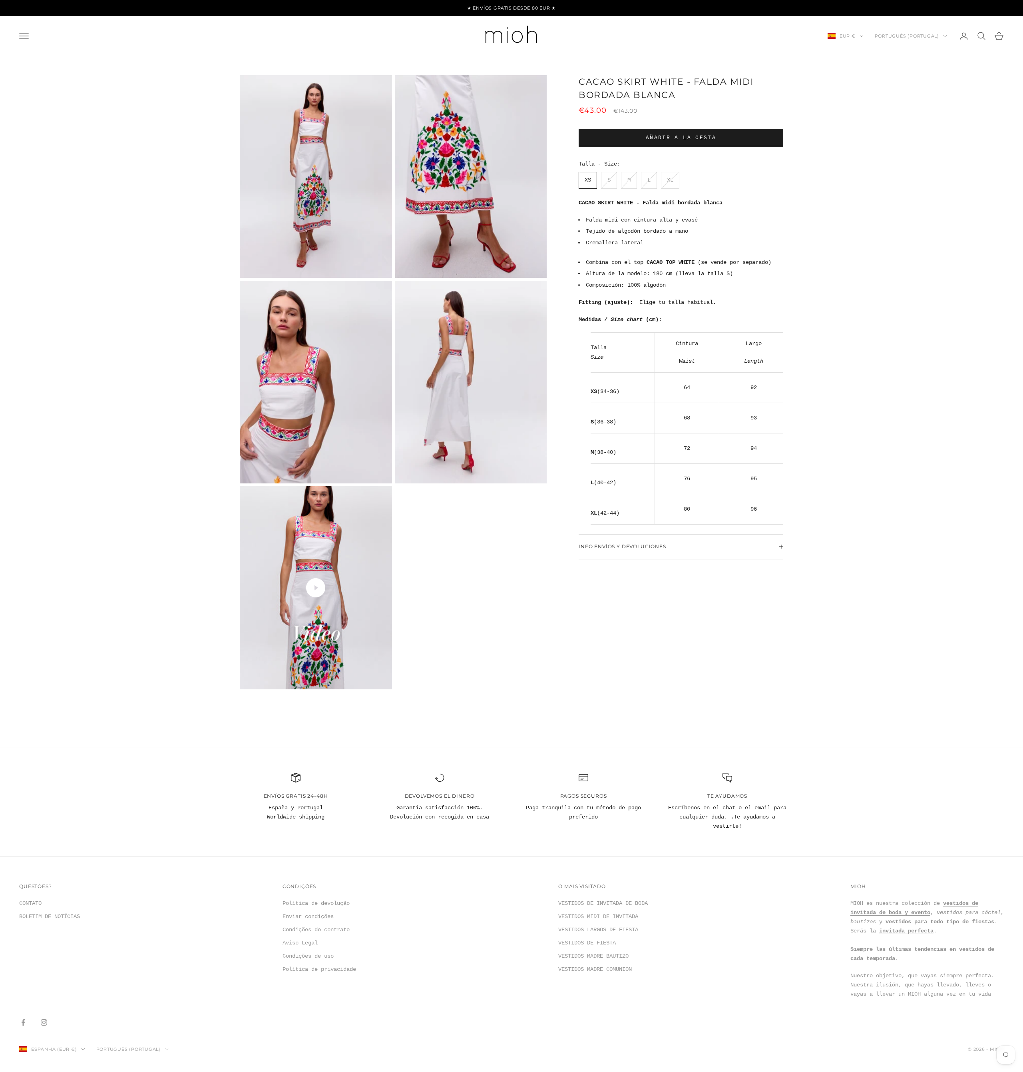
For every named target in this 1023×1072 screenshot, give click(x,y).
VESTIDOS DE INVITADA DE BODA (603, 903)
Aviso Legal (300, 943)
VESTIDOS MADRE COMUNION (595, 969)
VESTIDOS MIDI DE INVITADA (598, 916)
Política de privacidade (319, 969)
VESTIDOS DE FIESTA (587, 943)
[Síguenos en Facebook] (23, 1022)
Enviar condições (308, 916)
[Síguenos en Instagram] (44, 1022)
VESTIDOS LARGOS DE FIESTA (598, 929)
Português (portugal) (907, 36)
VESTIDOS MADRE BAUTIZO (593, 956)
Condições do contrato (316, 929)
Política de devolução (316, 903)
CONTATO (30, 903)
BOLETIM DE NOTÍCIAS (49, 916)
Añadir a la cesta (681, 138)
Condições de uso (308, 956)
